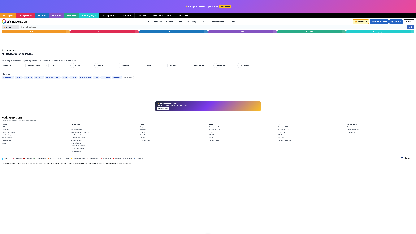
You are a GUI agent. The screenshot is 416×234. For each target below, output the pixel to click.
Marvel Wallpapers (76, 127)
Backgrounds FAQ (283, 129)
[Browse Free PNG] (344, 31)
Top (187, 21)
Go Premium (362, 21)
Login (410, 21)
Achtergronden (93, 158)
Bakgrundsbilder (41, 158)
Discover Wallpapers (8, 132)
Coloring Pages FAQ (284, 140)
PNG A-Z (211, 137)
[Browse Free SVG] (275, 31)
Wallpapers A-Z (214, 127)
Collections (157, 21)
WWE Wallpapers (76, 143)
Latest (179, 21)
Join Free (397, 21)
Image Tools (110, 15)
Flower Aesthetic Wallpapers (80, 132)
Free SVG (56, 15)
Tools (204, 21)
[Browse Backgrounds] (137, 31)
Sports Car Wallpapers (78, 137)
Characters (28, 77)
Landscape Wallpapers (78, 148)
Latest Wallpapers (7, 135)
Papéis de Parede (55, 158)
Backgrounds (26, 15)
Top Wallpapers (7, 137)
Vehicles (73, 77)
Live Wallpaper (218, 21)
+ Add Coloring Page (379, 21)
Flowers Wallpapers (77, 129)
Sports (96, 77)
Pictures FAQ (282, 132)
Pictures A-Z (213, 132)
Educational (117, 77)
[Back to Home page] (15, 21)
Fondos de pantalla (79, 158)
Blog (348, 127)
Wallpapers (8, 15)
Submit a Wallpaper (353, 129)
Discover (184, 15)
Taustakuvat (140, 158)
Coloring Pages (89, 15)
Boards (128, 15)
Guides (143, 15)
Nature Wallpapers (76, 140)
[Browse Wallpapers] (68, 31)
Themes (18, 77)
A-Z (147, 21)
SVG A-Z (211, 135)
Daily (194, 21)
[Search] (410, 27)
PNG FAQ (281, 137)
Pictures (42, 15)
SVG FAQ (281, 135)
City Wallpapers (76, 151)
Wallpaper (29, 158)
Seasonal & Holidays (52, 77)
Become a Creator (163, 15)
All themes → (128, 77)
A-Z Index (5, 127)
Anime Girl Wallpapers (78, 145)
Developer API (351, 132)
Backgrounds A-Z (214, 129)
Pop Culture (39, 77)
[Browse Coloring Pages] (412, 31)
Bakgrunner (128, 158)
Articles (4, 143)
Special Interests (85, 77)
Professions (106, 77)
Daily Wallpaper (6, 140)
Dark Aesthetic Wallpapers (79, 135)
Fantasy (65, 77)
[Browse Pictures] (206, 31)
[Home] (2, 50)
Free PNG (71, 15)
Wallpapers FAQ (283, 127)
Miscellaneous (8, 77)
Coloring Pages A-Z (215, 140)
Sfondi (67, 158)
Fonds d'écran (106, 158)
